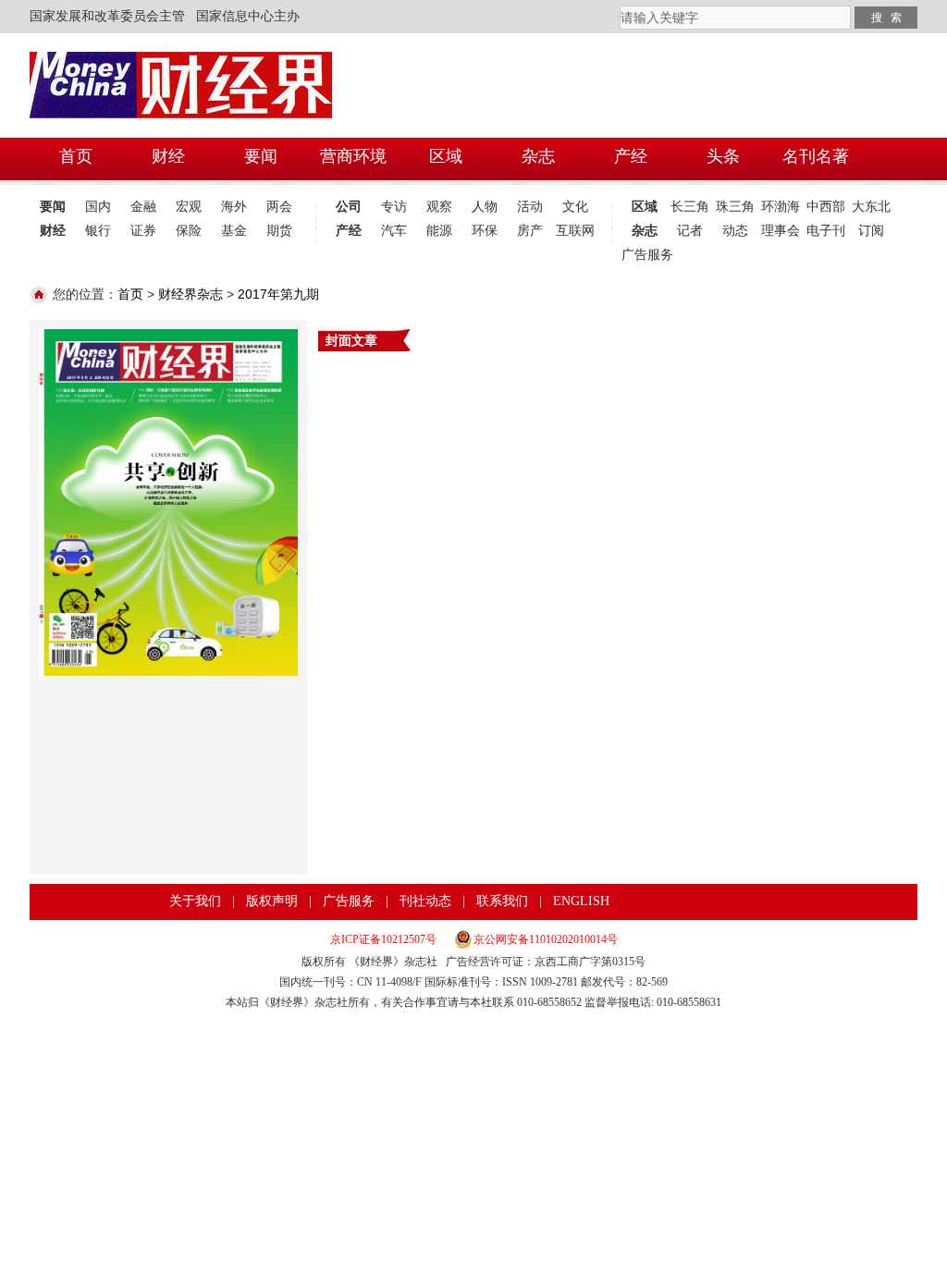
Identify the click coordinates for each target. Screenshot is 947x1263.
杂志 (645, 231)
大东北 (871, 207)
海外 (234, 207)
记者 (690, 231)
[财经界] (181, 74)
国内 (98, 207)
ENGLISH (581, 901)
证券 (143, 231)
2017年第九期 (278, 294)
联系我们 (502, 901)
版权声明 (272, 901)
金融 (143, 207)
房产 (530, 231)
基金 (234, 231)
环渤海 (780, 207)
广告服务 (644, 255)
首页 (130, 294)
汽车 (394, 231)
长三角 (689, 207)
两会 (279, 207)
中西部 (825, 207)
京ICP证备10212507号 (383, 939)
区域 (645, 207)
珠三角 (735, 207)
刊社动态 (425, 901)
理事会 (780, 231)
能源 (439, 231)
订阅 (871, 231)
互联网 (575, 231)
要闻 (53, 207)
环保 (485, 231)
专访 (394, 207)
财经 (53, 231)
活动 (530, 207)
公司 (349, 207)
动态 (735, 231)
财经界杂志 (190, 294)
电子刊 (825, 231)
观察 (439, 207)
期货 (279, 231)
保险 (189, 231)
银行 (98, 231)
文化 (575, 207)
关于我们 (195, 901)
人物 (485, 207)
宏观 (189, 207)
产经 (349, 231)
